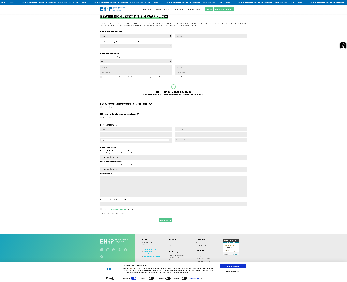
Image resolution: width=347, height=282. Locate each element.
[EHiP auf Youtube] (107, 250)
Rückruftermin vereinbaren (152, 256)
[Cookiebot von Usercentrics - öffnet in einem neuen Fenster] (111, 278)
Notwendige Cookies (232, 271)
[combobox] (135, 140)
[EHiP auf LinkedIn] (113, 250)
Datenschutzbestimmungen (118, 209)
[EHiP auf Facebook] (102, 250)
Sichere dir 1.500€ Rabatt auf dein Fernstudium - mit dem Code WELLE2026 (39, 2)
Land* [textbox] (104, 140)
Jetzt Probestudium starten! (223, 9)
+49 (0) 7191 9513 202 (150, 251)
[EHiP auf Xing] (102, 256)
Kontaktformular (148, 254)
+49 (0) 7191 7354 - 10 (150, 249)
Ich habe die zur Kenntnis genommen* (122, 209)
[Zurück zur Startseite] (114, 9)
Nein (112, 107)
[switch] (151, 278)
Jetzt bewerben (165, 220)
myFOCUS (209, 9)
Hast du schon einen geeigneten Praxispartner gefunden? (119, 42)
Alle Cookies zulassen (233, 266)
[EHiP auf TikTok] (125, 250)
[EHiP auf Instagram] (119, 250)
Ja (103, 107)
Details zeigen (194, 278)
